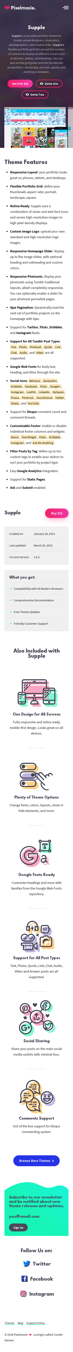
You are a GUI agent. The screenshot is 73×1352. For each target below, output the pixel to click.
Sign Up (18, 1227)
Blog (20, 1323)
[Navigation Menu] (66, 7)
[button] (49, 84)
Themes (9, 1323)
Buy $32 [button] (57, 513)
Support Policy (35, 1323)
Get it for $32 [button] (20, 83)
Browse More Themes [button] (34, 1161)
